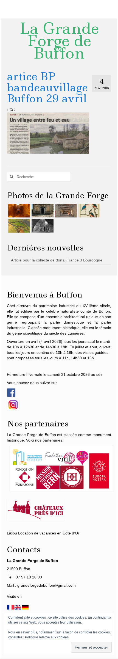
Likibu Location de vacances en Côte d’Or (43, 533)
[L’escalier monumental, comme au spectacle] (18, 210)
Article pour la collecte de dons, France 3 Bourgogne (56, 260)
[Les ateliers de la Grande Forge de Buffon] (65, 210)
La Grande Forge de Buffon (59, 41)
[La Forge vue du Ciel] (18, 226)
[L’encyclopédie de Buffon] (88, 210)
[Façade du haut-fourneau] (42, 210)
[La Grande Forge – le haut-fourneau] (42, 226)
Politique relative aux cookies (47, 637)
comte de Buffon (95, 311)
